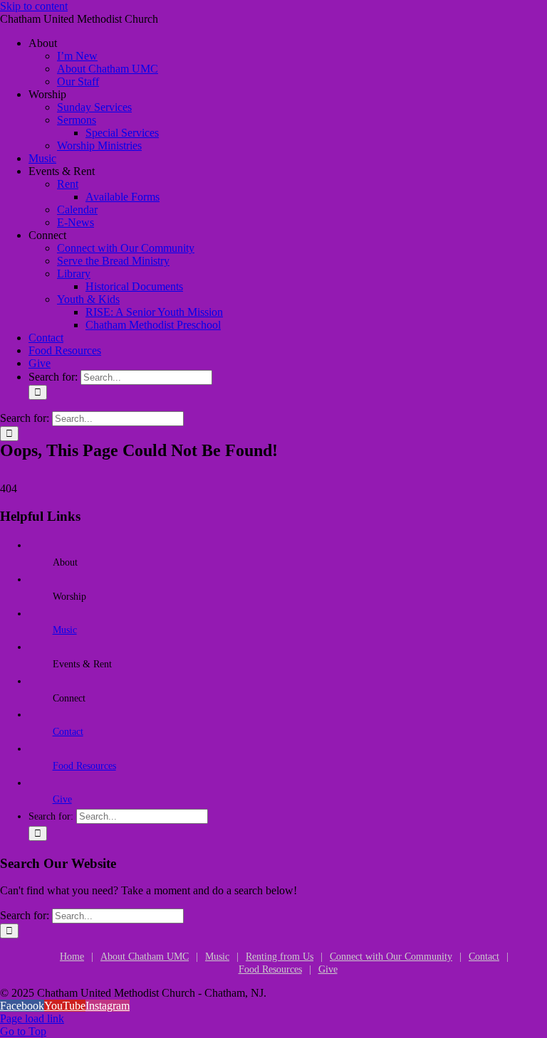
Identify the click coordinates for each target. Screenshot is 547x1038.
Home (72, 956)
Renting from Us (279, 956)
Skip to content (34, 6)
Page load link (32, 1018)
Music (65, 630)
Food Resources (84, 766)
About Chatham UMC (144, 956)
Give (62, 799)
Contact (68, 731)
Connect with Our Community (391, 956)
